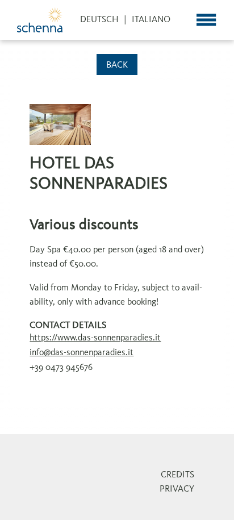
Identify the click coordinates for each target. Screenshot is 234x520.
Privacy (177, 489)
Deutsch (99, 19)
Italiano (151, 19)
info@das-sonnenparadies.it (81, 352)
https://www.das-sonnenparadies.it (95, 338)
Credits (177, 475)
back (117, 65)
